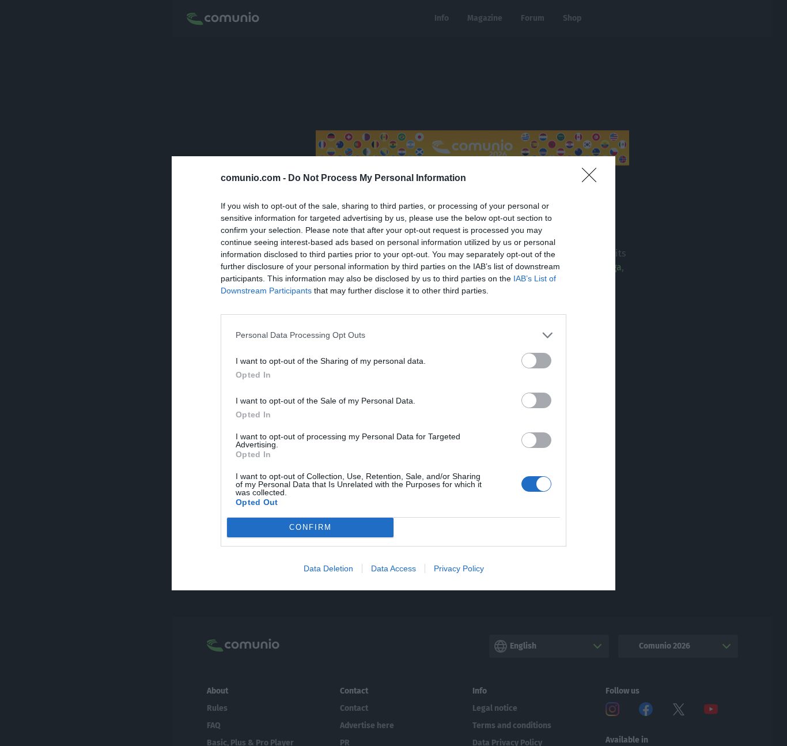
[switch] (536, 360)
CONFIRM (310, 527)
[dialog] (393, 373)
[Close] (593, 179)
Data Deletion (328, 568)
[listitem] (393, 335)
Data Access (393, 568)
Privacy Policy (459, 568)
